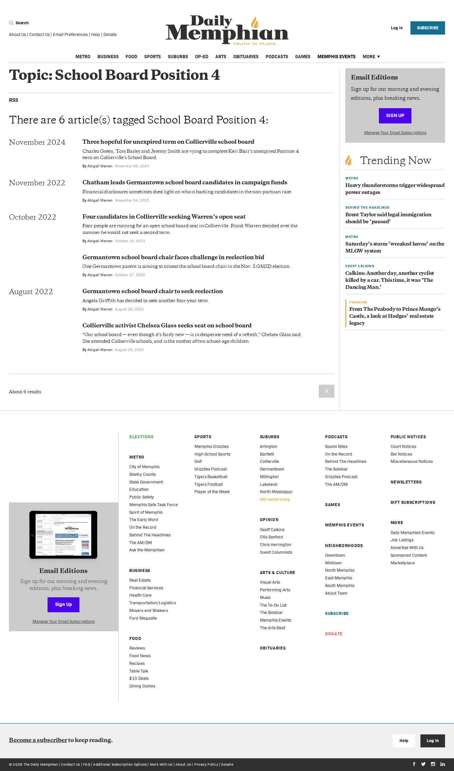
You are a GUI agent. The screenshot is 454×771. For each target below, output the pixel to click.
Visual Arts (270, 582)
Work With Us (161, 764)
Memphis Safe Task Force (153, 504)
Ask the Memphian (147, 549)
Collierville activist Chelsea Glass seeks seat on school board (167, 326)
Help (95, 34)
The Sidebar (271, 612)
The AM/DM (140, 542)
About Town (336, 593)
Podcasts (277, 56)
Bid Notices (401, 454)
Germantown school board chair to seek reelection (152, 291)
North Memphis (339, 570)
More (369, 56)
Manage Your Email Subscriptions (395, 132)
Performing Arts (275, 589)
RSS (13, 100)
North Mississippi (276, 491)
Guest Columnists (276, 552)
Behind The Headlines (149, 534)
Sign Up (395, 115)
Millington (269, 476)
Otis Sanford (271, 536)
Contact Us (39, 34)
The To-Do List (273, 605)
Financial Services (146, 587)
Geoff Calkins (272, 529)
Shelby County (142, 474)
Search (22, 22)
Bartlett (267, 454)
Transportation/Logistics (152, 602)
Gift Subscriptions (413, 502)
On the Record (143, 527)
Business (108, 56)
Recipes (137, 663)
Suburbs (178, 56)
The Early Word (143, 519)
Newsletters (406, 482)
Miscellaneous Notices (412, 461)
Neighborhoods (344, 545)
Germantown (272, 469)
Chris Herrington (275, 544)
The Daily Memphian (41, 764)
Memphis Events (336, 56)
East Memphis (338, 577)
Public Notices (408, 436)
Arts (220, 56)
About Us (17, 34)
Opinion (269, 519)
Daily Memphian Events (412, 532)
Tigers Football (208, 484)
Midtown (333, 562)
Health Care (140, 595)
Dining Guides (142, 685)
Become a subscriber (38, 740)
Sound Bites (336, 446)
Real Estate (140, 580)
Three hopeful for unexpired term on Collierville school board (168, 142)
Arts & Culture (277, 572)
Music (265, 597)
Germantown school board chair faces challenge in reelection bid (173, 258)
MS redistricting (275, 499)
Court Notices (403, 446)
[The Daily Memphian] (227, 30)
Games (302, 56)
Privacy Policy (206, 764)
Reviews (137, 648)
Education (139, 489)
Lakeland (269, 484)
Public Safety (141, 496)
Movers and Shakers (148, 610)
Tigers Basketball (210, 476)
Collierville (269, 461)
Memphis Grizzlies (211, 446)
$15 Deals (139, 678)
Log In (432, 740)
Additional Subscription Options (120, 764)
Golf (198, 461)
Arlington (268, 446)
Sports (152, 56)
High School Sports (212, 454)
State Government (146, 482)
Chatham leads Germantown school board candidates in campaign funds (184, 183)
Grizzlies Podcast (210, 469)
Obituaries (246, 56)
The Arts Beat (272, 627)
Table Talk (138, 671)
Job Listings (402, 539)
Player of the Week (212, 491)
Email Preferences (70, 34)
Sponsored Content (409, 555)
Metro (82, 56)
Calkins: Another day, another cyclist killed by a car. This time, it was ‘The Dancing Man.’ (389, 280)
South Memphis (339, 585)
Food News (140, 655)
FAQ (86, 764)
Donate (110, 34)
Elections (141, 436)
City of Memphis (144, 466)
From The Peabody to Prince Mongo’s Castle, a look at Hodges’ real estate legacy (394, 316)
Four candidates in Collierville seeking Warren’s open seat (164, 217)
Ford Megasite (143, 618)
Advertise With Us (407, 547)
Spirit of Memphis (146, 512)
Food (131, 56)
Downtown (335, 555)
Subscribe (428, 27)
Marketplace (403, 562)
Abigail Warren (99, 166)
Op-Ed (201, 56)
